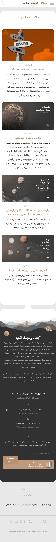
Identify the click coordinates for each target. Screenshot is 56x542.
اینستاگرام (18, 504)
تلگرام (38, 504)
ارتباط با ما (28, 495)
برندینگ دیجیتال (28, 489)
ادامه (11, 94)
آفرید (15, 531)
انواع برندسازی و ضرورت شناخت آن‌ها (28, 270)
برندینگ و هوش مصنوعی (28, 137)
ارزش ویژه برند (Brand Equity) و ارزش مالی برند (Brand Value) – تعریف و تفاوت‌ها (28, 212)
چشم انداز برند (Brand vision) (28, 69)
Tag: (28, 17)
